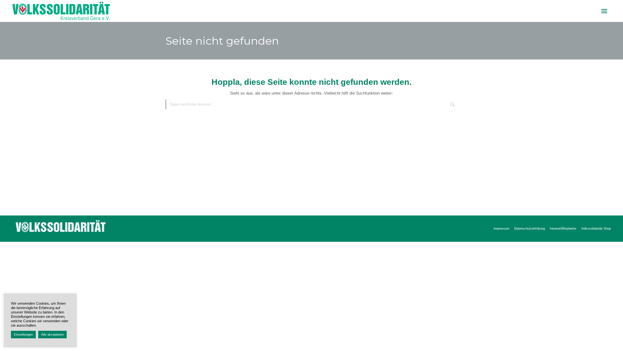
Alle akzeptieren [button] (52, 334)
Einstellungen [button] (23, 334)
